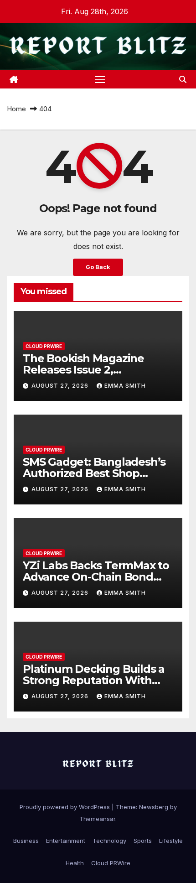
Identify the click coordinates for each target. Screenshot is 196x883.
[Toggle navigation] (100, 79)
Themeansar (97, 818)
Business (26, 840)
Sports (143, 840)
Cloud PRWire (44, 346)
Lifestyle (171, 840)
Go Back (98, 267)
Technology (109, 840)
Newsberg (153, 806)
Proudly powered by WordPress (66, 806)
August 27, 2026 (60, 385)
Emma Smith (125, 385)
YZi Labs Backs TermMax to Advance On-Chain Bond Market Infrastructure (96, 577)
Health (75, 863)
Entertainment (65, 840)
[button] (182, 79)
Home (16, 108)
